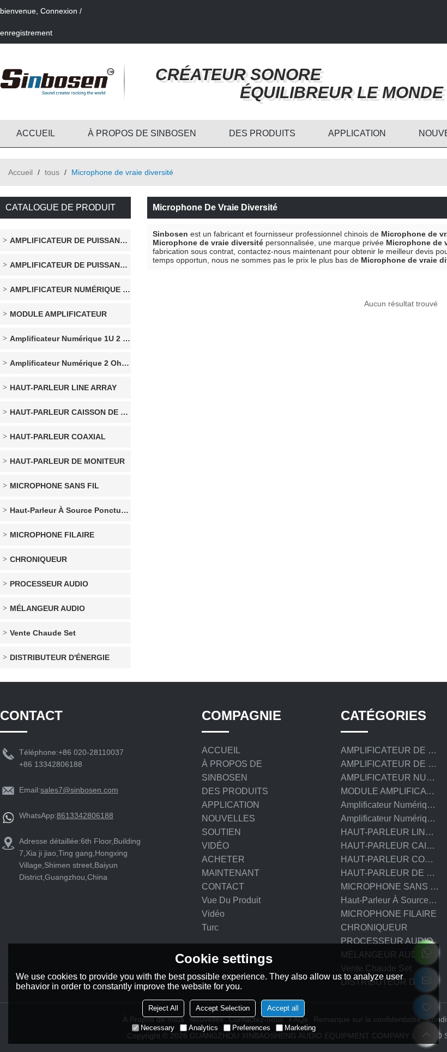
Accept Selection (223, 1008)
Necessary (157, 1028)
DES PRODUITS (262, 133)
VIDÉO (215, 845)
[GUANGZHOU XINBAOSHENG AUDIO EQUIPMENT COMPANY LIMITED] (57, 82)
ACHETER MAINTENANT (230, 866)
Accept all (283, 1008)
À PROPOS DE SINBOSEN (142, 133)
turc (210, 927)
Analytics (203, 1028)
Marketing (300, 1028)
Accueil (20, 172)
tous (52, 172)
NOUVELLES (228, 818)
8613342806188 (85, 815)
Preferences (251, 1028)
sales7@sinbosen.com (79, 789)
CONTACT (223, 886)
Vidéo (213, 913)
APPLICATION (357, 133)
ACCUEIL (35, 133)
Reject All (163, 1008)
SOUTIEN (221, 832)
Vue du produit (231, 900)
